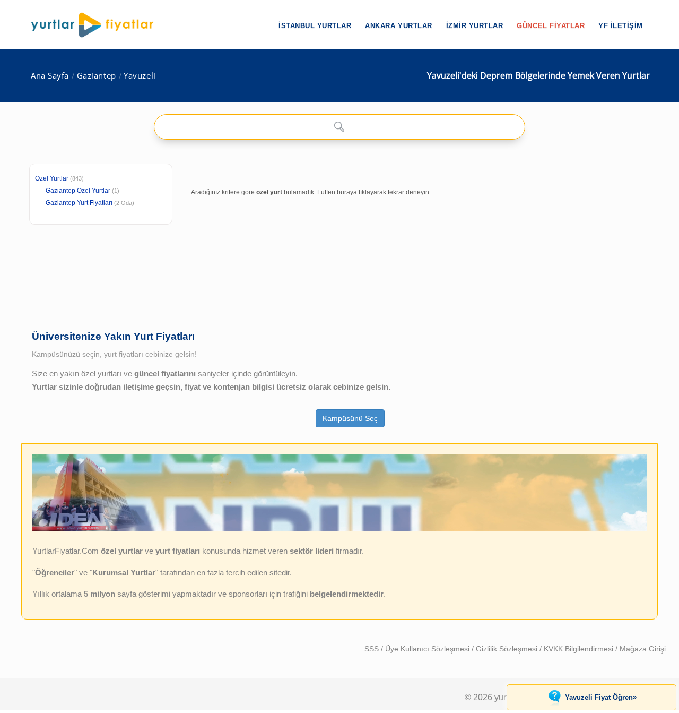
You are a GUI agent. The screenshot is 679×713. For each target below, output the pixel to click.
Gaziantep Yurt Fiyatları (90, 203)
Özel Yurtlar (51, 178)
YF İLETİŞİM (620, 26)
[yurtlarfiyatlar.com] (97, 25)
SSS (372, 649)
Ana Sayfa (50, 75)
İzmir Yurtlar (474, 26)
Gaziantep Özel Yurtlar (78, 190)
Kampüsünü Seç (350, 418)
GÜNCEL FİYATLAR (551, 26)
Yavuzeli (139, 75)
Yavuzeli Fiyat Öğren (601, 697)
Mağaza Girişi (643, 649)
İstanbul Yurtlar (314, 26)
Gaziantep (96, 75)
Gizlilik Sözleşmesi (507, 649)
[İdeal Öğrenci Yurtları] (339, 528)
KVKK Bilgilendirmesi (579, 649)
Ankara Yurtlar (398, 26)
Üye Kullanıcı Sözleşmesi (428, 649)
